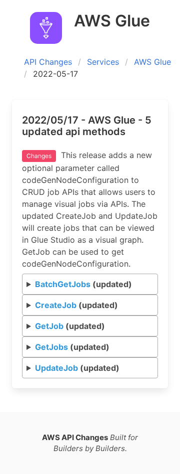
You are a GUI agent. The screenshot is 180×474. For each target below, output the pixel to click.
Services (103, 62)
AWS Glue (152, 62)
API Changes (48, 62)
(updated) (83, 284)
